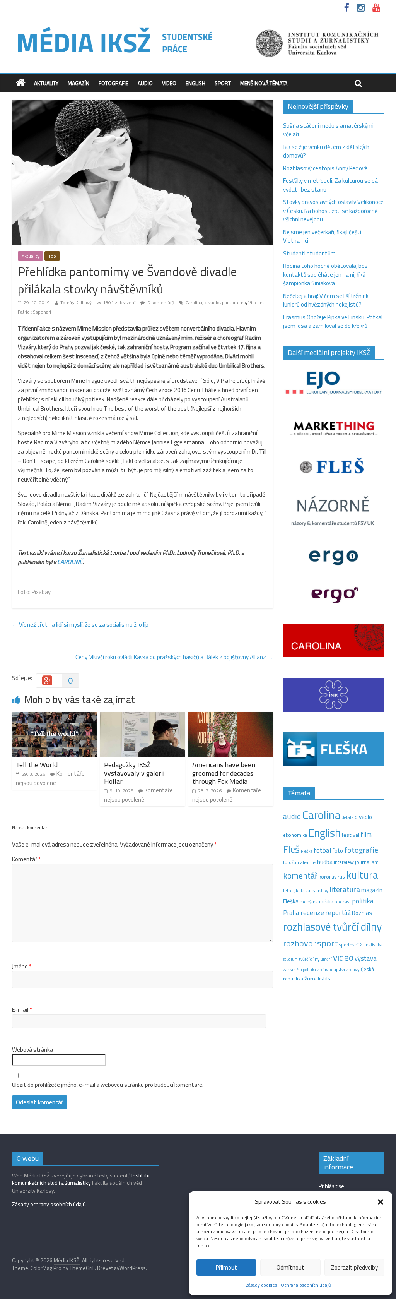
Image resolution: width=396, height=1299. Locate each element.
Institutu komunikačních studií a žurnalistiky (81, 1179)
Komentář (26, 859)
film (366, 834)
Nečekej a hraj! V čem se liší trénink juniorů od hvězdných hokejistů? (326, 300)
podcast (343, 901)
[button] (380, 1202)
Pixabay (41, 592)
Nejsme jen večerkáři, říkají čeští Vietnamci (322, 236)
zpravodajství (331, 969)
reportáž (338, 912)
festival (350, 835)
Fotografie (113, 83)
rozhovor (299, 943)
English (195, 83)
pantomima (234, 302)
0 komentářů (160, 302)
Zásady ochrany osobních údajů (48, 1204)
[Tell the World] (54, 716)
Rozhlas (362, 912)
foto (337, 851)
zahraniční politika (299, 970)
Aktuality (46, 83)
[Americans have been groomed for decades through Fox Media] (230, 716)
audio (292, 816)
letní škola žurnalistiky (305, 890)
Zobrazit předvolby (354, 1267)
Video (169, 83)
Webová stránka (32, 1049)
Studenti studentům (309, 253)
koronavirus (332, 877)
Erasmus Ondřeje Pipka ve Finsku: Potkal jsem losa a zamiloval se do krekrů (332, 322)
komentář (300, 875)
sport (327, 943)
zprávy (353, 969)
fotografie (361, 850)
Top (52, 256)
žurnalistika (318, 978)
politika (363, 901)
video (343, 957)
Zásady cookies (261, 1285)
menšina (309, 901)
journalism (367, 862)
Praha (291, 913)
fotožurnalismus (299, 862)
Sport (223, 83)
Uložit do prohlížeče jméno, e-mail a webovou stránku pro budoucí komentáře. (107, 1085)
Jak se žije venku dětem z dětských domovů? (326, 151)
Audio (145, 83)
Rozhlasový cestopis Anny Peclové (325, 168)
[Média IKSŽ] (198, 26)
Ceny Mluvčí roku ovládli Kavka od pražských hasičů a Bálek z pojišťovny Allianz (174, 657)
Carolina (194, 302)
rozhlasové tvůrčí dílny (332, 926)
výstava (366, 958)
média (326, 901)
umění (326, 959)
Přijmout (226, 1267)
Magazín (78, 83)
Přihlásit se (331, 1186)
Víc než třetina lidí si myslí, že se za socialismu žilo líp (80, 624)
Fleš (291, 849)
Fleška (306, 851)
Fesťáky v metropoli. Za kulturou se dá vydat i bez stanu (330, 185)
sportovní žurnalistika (360, 944)
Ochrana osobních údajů (306, 1285)
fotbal (322, 850)
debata (347, 817)
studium (290, 959)
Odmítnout (290, 1267)
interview (344, 862)
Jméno (21, 966)
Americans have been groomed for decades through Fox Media (223, 773)
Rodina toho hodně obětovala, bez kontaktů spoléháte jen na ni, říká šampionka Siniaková (325, 274)
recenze (312, 912)
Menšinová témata (263, 83)
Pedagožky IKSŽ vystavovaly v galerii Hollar (134, 773)
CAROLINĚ (69, 561)
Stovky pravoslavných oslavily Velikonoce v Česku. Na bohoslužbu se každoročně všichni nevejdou (333, 210)
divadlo (212, 302)
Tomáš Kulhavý (76, 302)
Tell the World (37, 764)
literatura (344, 889)
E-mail (22, 1010)
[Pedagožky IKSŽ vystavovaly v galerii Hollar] (142, 716)
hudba (325, 861)
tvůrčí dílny (309, 959)
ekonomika (295, 835)
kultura (362, 875)
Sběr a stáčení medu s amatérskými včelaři (328, 130)
